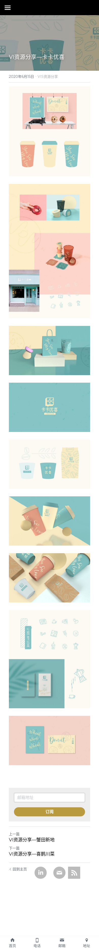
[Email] (59, 873)
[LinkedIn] (41, 873)
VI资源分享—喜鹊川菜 (32, 854)
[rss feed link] (74, 873)
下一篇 (14, 848)
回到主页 (20, 869)
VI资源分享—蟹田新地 (32, 840)
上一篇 (14, 834)
